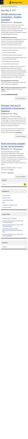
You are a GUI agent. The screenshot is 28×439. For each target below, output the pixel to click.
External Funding (6, 197)
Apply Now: (9, 94)
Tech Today (11, 172)
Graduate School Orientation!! (9, 218)
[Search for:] (13, 184)
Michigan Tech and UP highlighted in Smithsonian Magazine (13, 108)
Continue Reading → (21, 98)
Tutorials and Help (6, 207)
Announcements (18, 22)
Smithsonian (18, 132)
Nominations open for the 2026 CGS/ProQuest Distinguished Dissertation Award (12, 230)
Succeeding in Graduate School (9, 205)
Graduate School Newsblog (9, 6)
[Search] (25, 184)
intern (11, 169)
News (16, 113)
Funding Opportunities (7, 200)
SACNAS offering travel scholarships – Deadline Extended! (11, 17)
